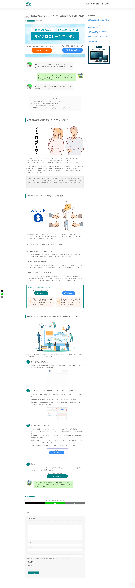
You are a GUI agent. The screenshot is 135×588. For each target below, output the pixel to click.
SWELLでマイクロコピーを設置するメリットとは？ (46, 103)
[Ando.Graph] (28, 4)
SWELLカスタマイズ (30, 20)
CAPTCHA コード (31, 565)
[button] (35, 503)
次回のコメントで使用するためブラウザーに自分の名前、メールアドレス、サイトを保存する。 (50, 558)
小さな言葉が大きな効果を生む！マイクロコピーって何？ (47, 101)
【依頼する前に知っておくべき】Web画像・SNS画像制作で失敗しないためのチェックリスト (98, 21)
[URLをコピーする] (75, 503)
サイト (29, 553)
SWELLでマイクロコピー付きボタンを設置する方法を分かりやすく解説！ (52, 108)
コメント (30, 523)
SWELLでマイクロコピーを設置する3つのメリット (47, 105)
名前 (29, 542)
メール (30, 547)
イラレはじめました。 (93, 41)
